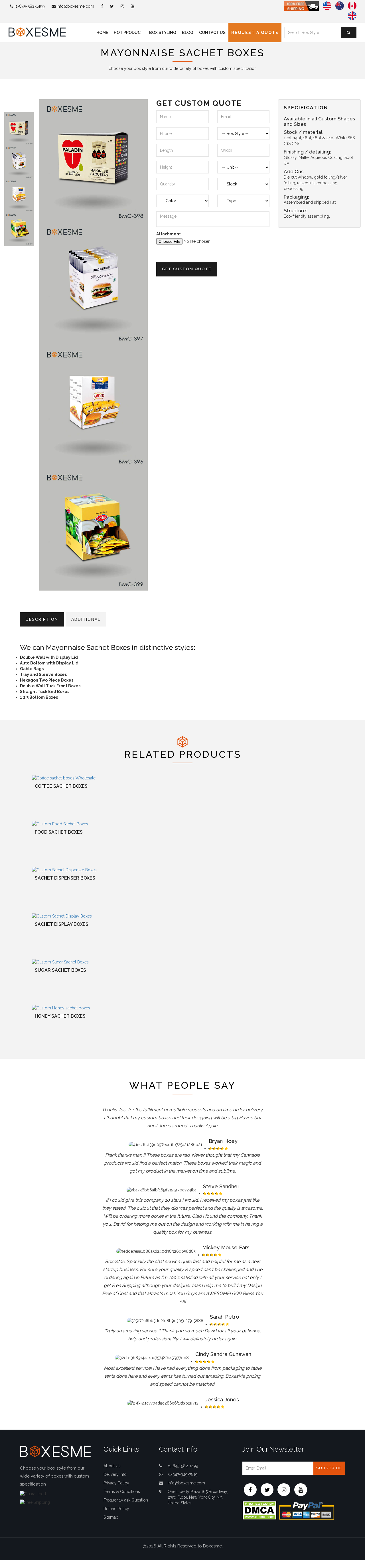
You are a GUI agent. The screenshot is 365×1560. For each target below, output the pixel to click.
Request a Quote (255, 32)
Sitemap (111, 1517)
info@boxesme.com (75, 6)
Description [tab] (42, 619)
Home (102, 32)
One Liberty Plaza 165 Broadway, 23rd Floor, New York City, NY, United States (198, 1497)
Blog (187, 32)
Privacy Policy (116, 1483)
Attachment (168, 234)
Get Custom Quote (187, 269)
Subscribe (329, 1468)
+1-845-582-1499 (29, 6)
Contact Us (212, 32)
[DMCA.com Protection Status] (259, 1510)
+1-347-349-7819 (183, 1474)
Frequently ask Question (126, 1500)
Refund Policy (116, 1508)
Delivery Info (115, 1474)
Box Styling (162, 32)
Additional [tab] (86, 619)
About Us (112, 1466)
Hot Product (128, 32)
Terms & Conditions (122, 1491)
